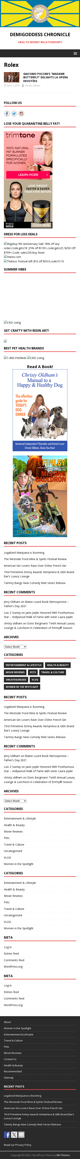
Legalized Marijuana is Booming (24, 552)
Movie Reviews (15, 672)
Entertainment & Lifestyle (24, 665)
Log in (8, 947)
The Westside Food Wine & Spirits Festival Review (35, 559)
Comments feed (14, 960)
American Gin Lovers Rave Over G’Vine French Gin (35, 565)
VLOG (35, 679)
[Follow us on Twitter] (14, 113)
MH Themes (63, 1155)
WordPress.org (13, 966)
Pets (33, 672)
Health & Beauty (58, 665)
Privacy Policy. (23, 1145)
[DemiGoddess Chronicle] (40, 25)
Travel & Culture (52, 672)
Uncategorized (16, 679)
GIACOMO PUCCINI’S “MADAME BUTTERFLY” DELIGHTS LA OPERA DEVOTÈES (45, 77)
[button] (74, 53)
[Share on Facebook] (7, 1135)
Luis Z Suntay (12, 612)
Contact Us (10, 1059)
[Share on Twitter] (14, 1135)
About (7, 1022)
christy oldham (32, 85)
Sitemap (9, 1077)
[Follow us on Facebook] (7, 113)
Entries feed (11, 953)
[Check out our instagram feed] (21, 113)
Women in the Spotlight (22, 687)
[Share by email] (21, 1135)
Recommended (13, 1071)
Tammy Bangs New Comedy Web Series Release (35, 583)
